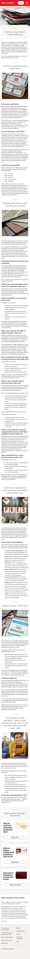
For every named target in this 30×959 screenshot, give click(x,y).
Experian (8, 138)
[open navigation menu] (26, 3)
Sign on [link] (21, 3)
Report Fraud (4, 943)
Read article (15, 837)
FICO (22, 167)
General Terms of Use (6, 940)
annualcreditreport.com (8, 154)
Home (17, 941)
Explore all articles (15, 885)
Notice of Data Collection (7, 937)
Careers (18, 934)
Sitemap (18, 928)
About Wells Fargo (20, 931)
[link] (7, 3)
